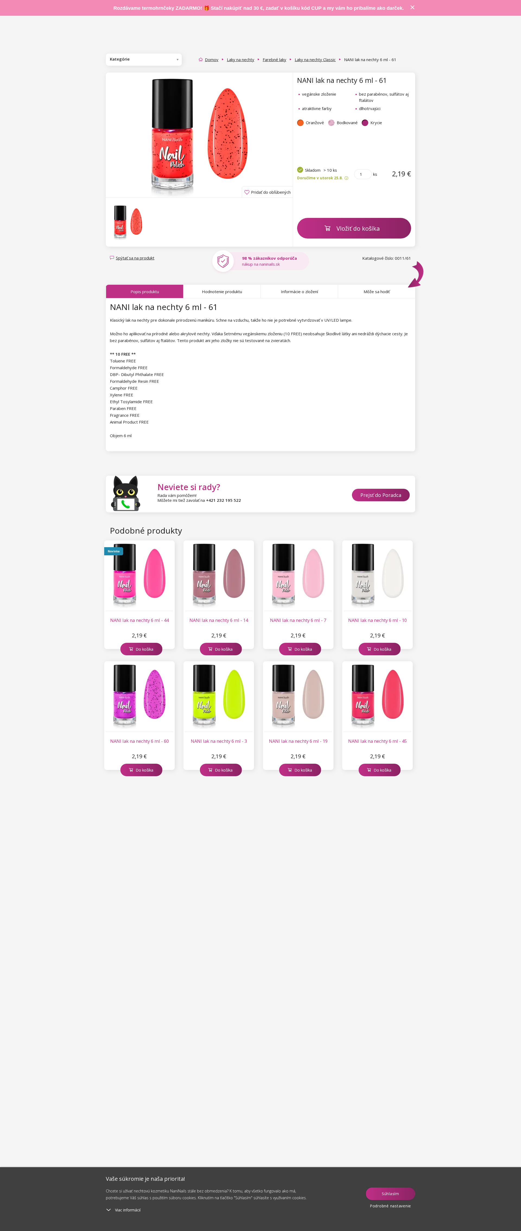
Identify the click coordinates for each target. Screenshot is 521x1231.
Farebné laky (274, 59)
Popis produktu (145, 291)
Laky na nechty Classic (315, 59)
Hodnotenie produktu (222, 291)
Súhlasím (390, 1193)
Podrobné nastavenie (390, 1205)
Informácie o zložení (299, 291)
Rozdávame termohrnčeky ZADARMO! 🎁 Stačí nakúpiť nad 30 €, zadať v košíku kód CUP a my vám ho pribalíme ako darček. (258, 8)
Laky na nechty (240, 59)
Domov (211, 59)
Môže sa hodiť (377, 291)
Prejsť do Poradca (380, 495)
